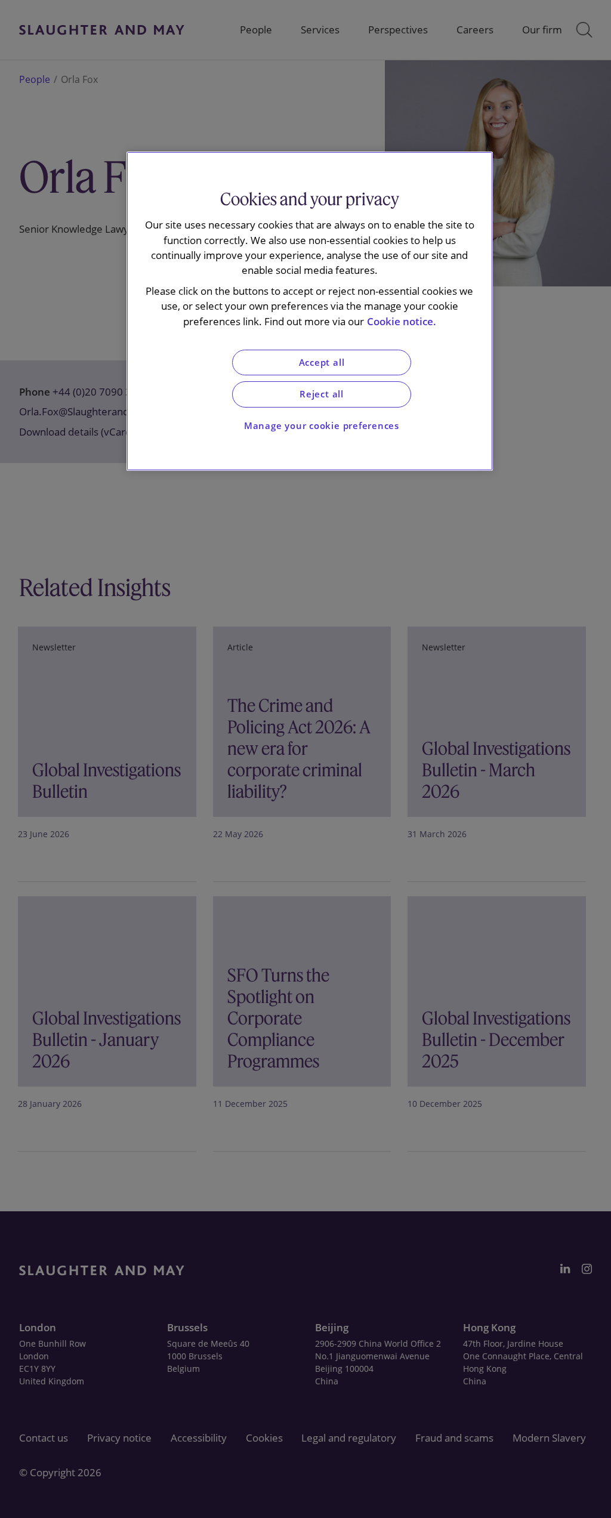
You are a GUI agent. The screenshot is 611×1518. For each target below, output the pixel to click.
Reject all (322, 394)
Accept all (322, 362)
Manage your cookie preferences (321, 425)
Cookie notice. (401, 321)
